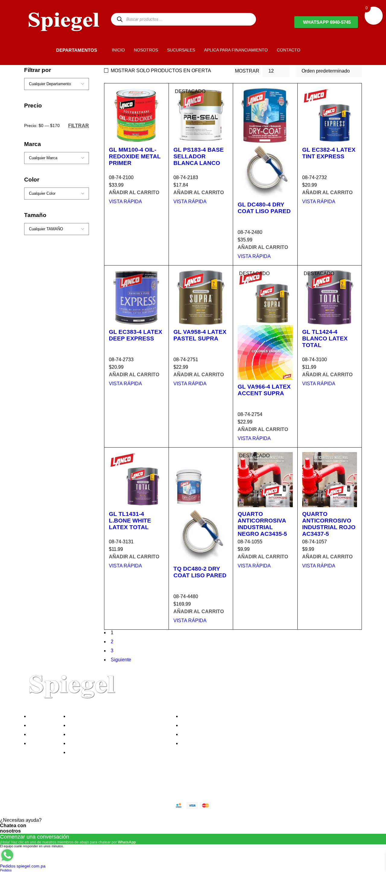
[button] (46, 50)
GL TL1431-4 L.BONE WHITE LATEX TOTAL (130, 520)
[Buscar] (120, 19)
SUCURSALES (181, 50)
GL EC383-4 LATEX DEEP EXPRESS (135, 335)
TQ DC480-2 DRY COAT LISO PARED (199, 572)
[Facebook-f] (31, 784)
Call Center (82, 752)
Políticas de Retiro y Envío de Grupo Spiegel (118, 734)
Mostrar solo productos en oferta (161, 70)
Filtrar (78, 125)
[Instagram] (64, 784)
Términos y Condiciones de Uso (104, 743)
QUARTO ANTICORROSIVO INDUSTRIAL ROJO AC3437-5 (329, 524)
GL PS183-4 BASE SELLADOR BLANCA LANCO (198, 156)
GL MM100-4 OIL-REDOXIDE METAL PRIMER (135, 156)
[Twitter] (47, 784)
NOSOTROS (146, 50)
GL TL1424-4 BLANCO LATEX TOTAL (325, 338)
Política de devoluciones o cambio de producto (120, 725)
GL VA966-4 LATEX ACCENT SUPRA (264, 389)
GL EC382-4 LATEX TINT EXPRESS (329, 153)
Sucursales (43, 725)
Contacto (40, 743)
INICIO (118, 50)
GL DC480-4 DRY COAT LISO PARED (264, 207)
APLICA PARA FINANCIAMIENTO (236, 50)
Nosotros (40, 716)
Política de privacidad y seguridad (106, 716)
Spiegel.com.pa (73, 804)
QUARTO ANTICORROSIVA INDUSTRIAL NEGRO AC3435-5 (262, 524)
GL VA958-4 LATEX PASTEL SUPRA (199, 335)
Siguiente (121, 659)
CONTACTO (288, 50)
